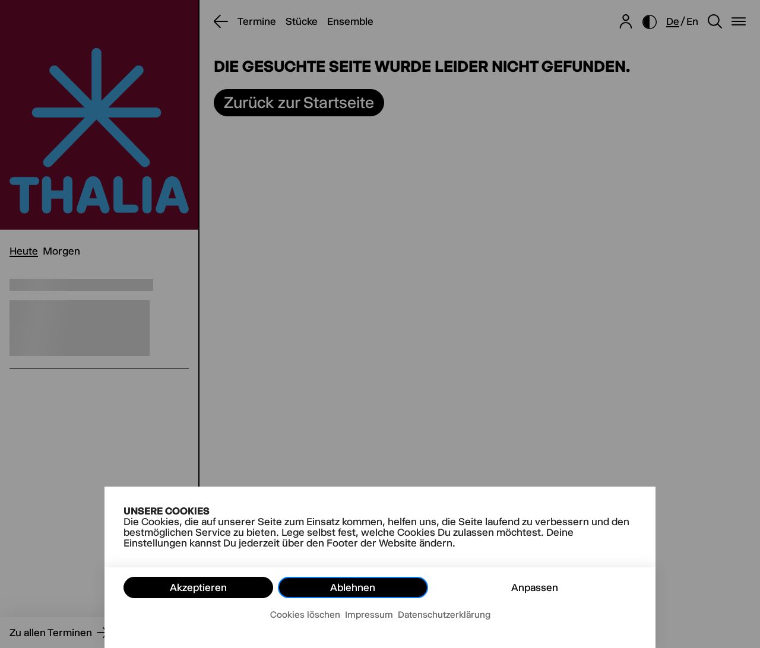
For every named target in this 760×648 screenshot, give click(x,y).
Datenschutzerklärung (444, 614)
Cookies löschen (305, 614)
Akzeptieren (198, 587)
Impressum (369, 614)
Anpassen (534, 587)
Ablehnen (352, 587)
